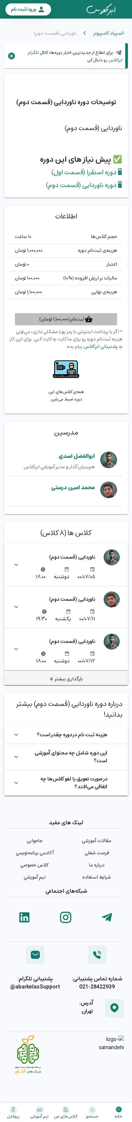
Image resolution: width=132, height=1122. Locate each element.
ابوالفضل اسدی (77, 456)
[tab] (101, 9)
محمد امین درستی (73, 487)
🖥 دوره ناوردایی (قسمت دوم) (84, 185)
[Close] (11, 56)
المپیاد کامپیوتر (108, 33)
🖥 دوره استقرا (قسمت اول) (86, 172)
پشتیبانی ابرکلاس (101, 346)
